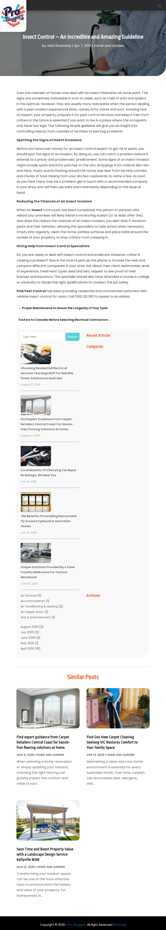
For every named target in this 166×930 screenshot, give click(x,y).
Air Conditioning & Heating (39, 606)
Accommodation (33, 601)
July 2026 (27, 632)
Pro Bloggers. (77, 925)
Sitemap (120, 925)
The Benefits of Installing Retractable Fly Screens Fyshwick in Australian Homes (49, 521)
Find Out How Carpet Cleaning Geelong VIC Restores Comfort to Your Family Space (112, 742)
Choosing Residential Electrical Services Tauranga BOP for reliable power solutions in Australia (47, 373)
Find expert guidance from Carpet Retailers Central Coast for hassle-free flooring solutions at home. (47, 424)
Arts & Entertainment (36, 617)
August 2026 (29, 627)
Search (73, 337)
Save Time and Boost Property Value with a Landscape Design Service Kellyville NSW (45, 854)
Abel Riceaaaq (59, 45)
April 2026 (27, 649)
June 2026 (28, 638)
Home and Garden (109, 45)
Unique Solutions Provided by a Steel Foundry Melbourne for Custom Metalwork (48, 572)
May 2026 (27, 643)
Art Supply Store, (32, 612)
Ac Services (29, 596)
